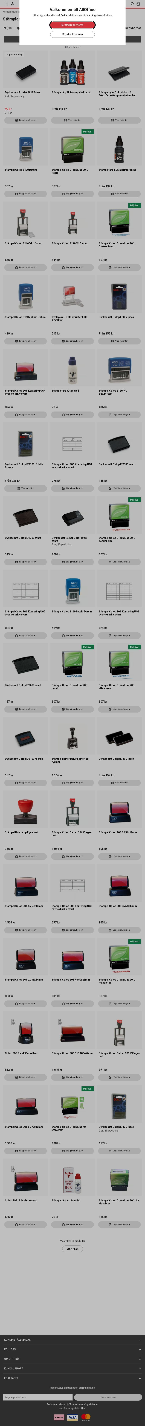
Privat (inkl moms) (72, 34)
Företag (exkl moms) (72, 24)
